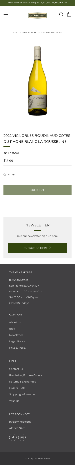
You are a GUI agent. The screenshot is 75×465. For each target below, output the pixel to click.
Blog (12, 328)
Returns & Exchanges (22, 381)
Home (15, 32)
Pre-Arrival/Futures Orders (25, 375)
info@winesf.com (20, 421)
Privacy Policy (17, 347)
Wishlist (14, 400)
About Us (15, 322)
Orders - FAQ (17, 387)
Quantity (9, 174)
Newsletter (16, 334)
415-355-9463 (17, 428)
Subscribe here (36, 247)
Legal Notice (17, 341)
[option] (37, 81)
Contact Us (16, 368)
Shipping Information (23, 394)
